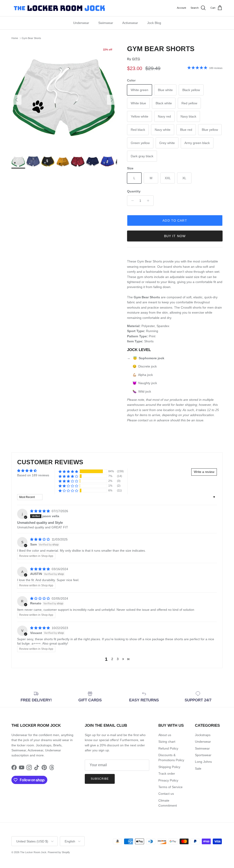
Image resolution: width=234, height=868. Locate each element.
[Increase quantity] (149, 201)
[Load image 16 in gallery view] (64, 97)
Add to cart (174, 220)
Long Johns (203, 761)
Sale (198, 768)
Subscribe (100, 778)
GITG (136, 59)
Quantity (134, 191)
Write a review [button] (204, 472)
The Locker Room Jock (33, 852)
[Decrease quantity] (131, 201)
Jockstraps (202, 735)
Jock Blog (154, 23)
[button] (68, 471)
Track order (166, 773)
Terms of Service (170, 787)
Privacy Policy (168, 780)
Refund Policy (168, 748)
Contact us (166, 793)
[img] (40, 511)
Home (14, 38)
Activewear (130, 23)
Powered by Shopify (59, 852)
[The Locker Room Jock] (59, 8)
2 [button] (112, 659)
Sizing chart (166, 741)
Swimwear (105, 23)
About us (164, 735)
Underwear (81, 23)
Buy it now (175, 236)
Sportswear (203, 755)
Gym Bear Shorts (31, 38)
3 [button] (118, 659)
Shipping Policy (169, 767)
